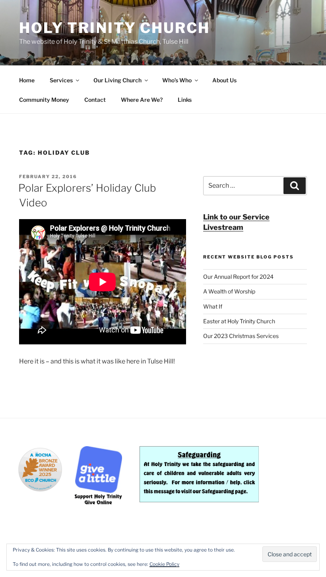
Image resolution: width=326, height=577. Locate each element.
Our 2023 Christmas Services (241, 335)
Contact (95, 99)
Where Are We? (142, 99)
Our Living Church (117, 80)
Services (61, 80)
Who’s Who (177, 80)
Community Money (44, 99)
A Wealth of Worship (229, 291)
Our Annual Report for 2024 (238, 276)
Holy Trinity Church (114, 28)
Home (27, 80)
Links (185, 99)
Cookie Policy (164, 564)
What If (212, 306)
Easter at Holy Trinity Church (239, 321)
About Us (224, 80)
